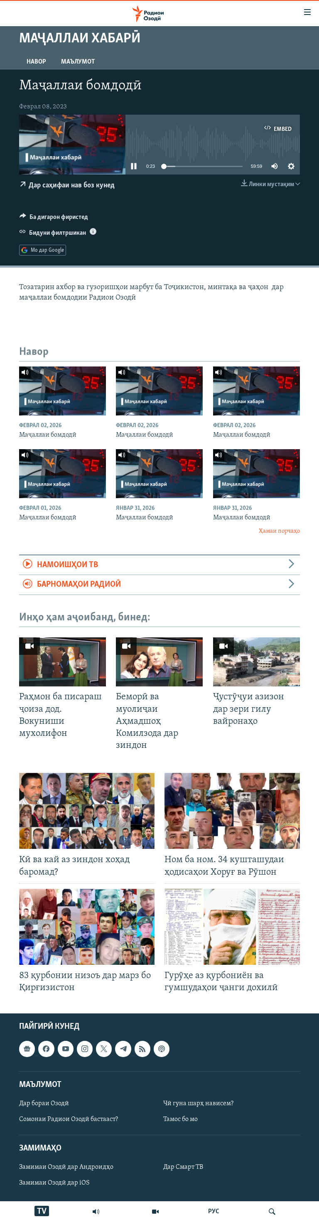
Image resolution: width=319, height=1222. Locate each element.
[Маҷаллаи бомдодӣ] (62, 391)
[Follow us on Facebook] (46, 1049)
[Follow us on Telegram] (123, 1049)
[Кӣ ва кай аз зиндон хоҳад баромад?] (87, 811)
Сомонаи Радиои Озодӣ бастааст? (68, 1119)
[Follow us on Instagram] (85, 1049)
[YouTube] (155, 1211)
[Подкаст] (161, 1049)
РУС (213, 1211)
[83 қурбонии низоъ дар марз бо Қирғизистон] (87, 927)
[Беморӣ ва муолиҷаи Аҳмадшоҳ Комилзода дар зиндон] (159, 661)
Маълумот (78, 62)
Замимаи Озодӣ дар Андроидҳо (66, 1167)
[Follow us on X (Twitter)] (104, 1049)
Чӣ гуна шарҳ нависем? (198, 1103)
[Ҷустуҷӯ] (272, 1211)
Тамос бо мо (180, 1119)
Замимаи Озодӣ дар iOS (54, 1183)
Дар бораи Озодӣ (44, 1103)
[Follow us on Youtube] (66, 1049)
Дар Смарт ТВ (183, 1167)
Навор (36, 62)
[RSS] (142, 1049)
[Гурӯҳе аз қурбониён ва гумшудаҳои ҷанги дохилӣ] (232, 927)
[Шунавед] (95, 1211)
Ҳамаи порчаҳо (279, 531)
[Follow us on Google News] (27, 1049)
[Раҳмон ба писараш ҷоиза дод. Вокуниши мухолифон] (62, 661)
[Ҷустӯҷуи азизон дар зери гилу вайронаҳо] (256, 661)
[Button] (54, 219)
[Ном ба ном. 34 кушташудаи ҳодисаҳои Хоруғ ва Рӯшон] (232, 811)
